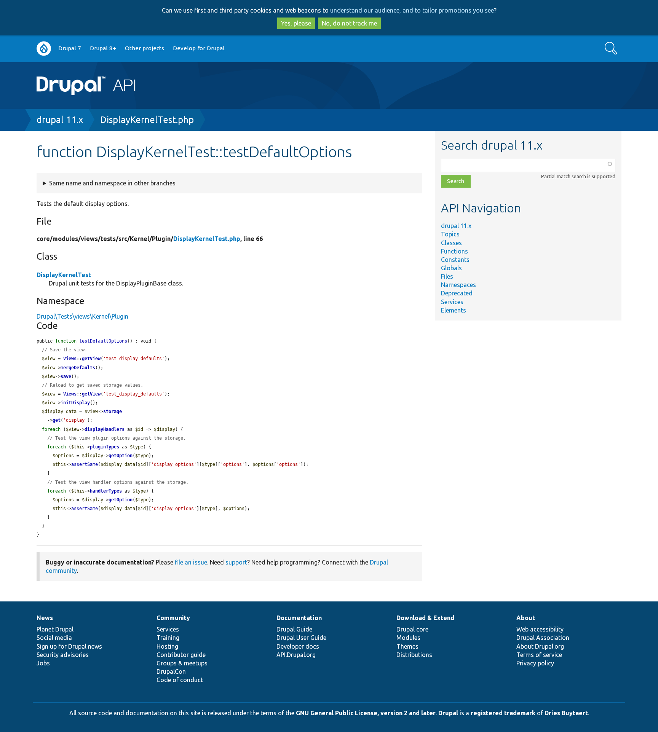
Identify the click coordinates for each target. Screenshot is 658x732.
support (236, 562)
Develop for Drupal (199, 48)
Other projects (144, 48)
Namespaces (458, 284)
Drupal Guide (294, 629)
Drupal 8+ (103, 48)
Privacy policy (535, 663)
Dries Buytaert (566, 713)
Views (70, 358)
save (66, 376)
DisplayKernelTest (64, 274)
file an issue (191, 562)
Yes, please (296, 23)
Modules (408, 637)
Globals (451, 268)
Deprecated (457, 293)
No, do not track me (349, 23)
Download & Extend (425, 617)
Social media (54, 637)
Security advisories (63, 654)
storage (112, 411)
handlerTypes (106, 491)
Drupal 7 (69, 48)
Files (447, 276)
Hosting (167, 646)
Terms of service (539, 654)
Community (173, 617)
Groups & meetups (182, 663)
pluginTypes (104, 447)
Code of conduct (180, 679)
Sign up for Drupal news (69, 646)
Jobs (43, 663)
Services (452, 301)
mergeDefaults (78, 367)
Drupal (448, 713)
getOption (121, 455)
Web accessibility (540, 629)
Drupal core (412, 629)
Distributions (414, 654)
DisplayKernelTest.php (147, 120)
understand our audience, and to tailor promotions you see (412, 10)
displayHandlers (105, 429)
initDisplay (75, 402)
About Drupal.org (540, 646)
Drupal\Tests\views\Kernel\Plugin (82, 316)
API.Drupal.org (296, 654)
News (45, 617)
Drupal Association (542, 637)
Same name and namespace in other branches (112, 183)
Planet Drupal (55, 629)
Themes (407, 646)
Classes (451, 242)
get (57, 420)
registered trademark (503, 713)
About (525, 617)
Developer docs (297, 646)
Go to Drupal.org (44, 48)
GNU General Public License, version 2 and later (366, 713)
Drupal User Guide (301, 637)
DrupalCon (171, 671)
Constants (455, 259)
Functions (454, 251)
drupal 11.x (60, 120)
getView (91, 358)
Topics (450, 234)
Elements (453, 310)
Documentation (299, 617)
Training (168, 637)
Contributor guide (181, 654)
